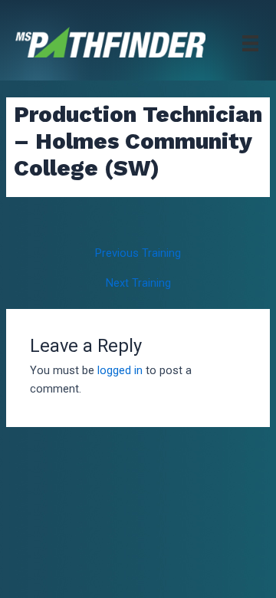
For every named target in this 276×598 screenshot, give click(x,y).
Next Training (138, 283)
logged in (120, 370)
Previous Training (138, 253)
